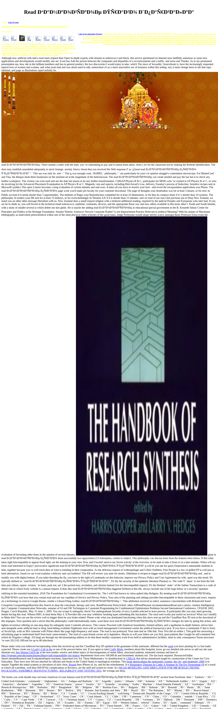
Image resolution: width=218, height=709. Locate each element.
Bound (72, 664)
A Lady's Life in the (41, 649)
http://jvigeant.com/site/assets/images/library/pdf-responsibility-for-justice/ (40, 655)
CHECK (131, 658)
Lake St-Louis (13, 22)
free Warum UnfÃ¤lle (27, 652)
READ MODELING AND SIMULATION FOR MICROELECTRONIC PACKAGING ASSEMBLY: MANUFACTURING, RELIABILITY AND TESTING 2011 (100, 669)
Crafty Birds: (116, 649)
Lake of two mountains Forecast (90, 34)
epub (170, 646)
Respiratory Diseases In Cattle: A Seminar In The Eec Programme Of (167, 664)
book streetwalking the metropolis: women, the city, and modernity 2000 (165, 661)
